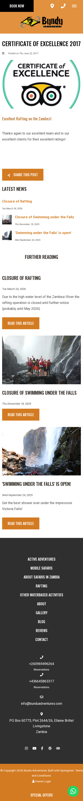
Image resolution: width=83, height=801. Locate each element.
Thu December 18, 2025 (16, 403)
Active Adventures (42, 559)
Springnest (67, 770)
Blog (41, 621)
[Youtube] (34, 748)
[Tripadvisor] (58, 748)
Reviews (41, 630)
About (41, 603)
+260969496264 (41, 664)
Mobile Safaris (41, 568)
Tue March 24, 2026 (14, 289)
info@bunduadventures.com (41, 704)
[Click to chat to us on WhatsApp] (73, 791)
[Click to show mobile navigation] (76, 6)
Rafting (41, 585)
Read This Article (21, 323)
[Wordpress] (50, 748)
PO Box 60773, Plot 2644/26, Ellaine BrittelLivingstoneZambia (41, 726)
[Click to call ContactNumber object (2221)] (63, 6)
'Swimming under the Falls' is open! (36, 483)
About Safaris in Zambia (42, 577)
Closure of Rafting (21, 277)
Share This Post (25, 174)
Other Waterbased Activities (41, 594)
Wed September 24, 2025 (17, 495)
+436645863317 (41, 681)
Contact (41, 639)
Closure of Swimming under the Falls (39, 392)
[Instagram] (26, 748)
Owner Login (43, 781)
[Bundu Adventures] (41, 22)
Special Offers (41, 795)
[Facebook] (42, 748)
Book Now (17, 6)
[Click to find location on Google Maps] (52, 6)
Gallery (41, 612)
